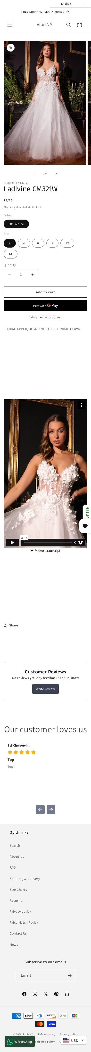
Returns (16, 900)
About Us (17, 856)
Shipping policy (45, 1041)
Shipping (9, 207)
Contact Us (18, 933)
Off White (16, 224)
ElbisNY (28, 1034)
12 (67, 243)
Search (15, 845)
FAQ (13, 867)
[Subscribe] (69, 975)
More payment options (45, 317)
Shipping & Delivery (25, 878)
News (14, 944)
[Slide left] (35, 174)
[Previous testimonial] (40, 809)
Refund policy (46, 1034)
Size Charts (18, 889)
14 (10, 254)
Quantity (10, 265)
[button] (9, 24)
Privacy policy (20, 911)
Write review (45, 689)
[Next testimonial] (51, 809)
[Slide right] (56, 174)
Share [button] (13, 625)
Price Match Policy (24, 922)
